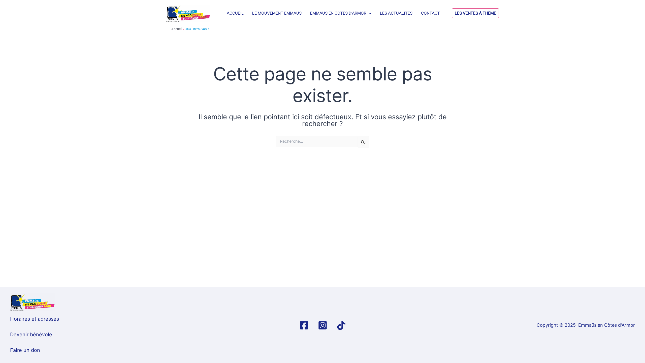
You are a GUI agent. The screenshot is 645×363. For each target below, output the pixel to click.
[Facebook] (304, 325)
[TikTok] (341, 325)
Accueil (235, 13)
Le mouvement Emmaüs (277, 13)
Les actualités (396, 13)
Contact (430, 13)
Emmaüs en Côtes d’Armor (338, 13)
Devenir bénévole (31, 334)
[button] (463, 13)
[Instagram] (322, 325)
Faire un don (25, 350)
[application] (368, 13)
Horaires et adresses (34, 319)
